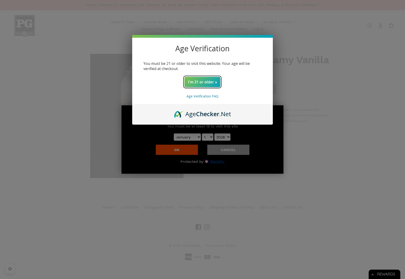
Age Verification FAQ (202, 96)
